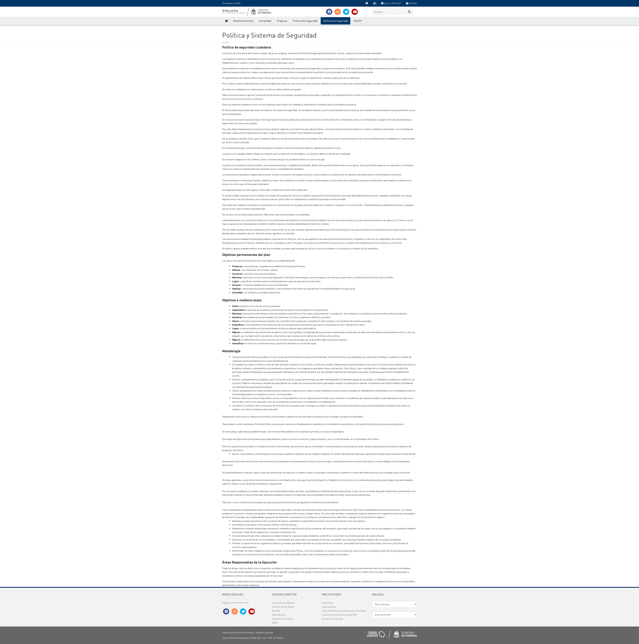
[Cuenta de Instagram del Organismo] (337, 12)
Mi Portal (412, 3)
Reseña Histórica (243, 20)
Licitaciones (327, 603)
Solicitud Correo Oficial (283, 607)
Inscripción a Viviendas (332, 619)
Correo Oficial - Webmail (283, 603)
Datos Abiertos (279, 615)
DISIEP (358, 20)
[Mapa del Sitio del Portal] (375, 3)
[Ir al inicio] (367, 3)
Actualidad (265, 20)
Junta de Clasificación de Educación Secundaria (344, 611)
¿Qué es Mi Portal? (392, 3)
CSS (264, 638)
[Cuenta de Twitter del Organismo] (346, 12)
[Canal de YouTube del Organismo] (354, 12)
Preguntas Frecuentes (282, 619)
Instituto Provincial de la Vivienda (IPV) (339, 615)
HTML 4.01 (272, 638)
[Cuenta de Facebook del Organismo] (329, 12)
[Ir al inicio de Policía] (226, 20)
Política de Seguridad (305, 20)
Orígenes (282, 20)
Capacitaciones (329, 607)
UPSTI (275, 623)
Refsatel (276, 611)
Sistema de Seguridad (335, 20)
